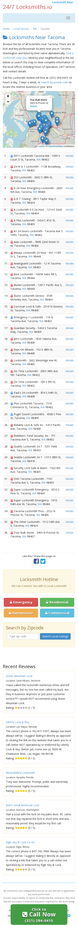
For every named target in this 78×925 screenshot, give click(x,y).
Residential (58, 602)
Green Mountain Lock (19, 676)
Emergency (22, 602)
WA (35, 28)
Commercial (58, 613)
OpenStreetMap (55, 146)
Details (33, 106)
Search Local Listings (55, 636)
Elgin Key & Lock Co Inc (20, 842)
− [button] (8, 101)
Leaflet (41, 146)
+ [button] (8, 96)
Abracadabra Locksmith (20, 772)
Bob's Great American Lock (22, 805)
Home (6, 28)
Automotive (22, 613)
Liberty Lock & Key (17, 722)
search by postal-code (54, 82)
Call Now (40, 915)
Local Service (21, 28)
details (70, 156)
